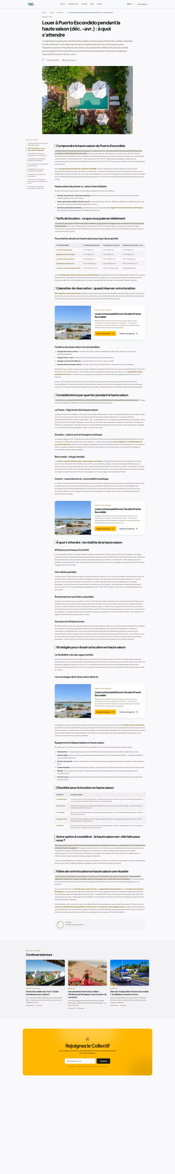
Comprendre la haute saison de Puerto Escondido (38, 144)
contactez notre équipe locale (111, 907)
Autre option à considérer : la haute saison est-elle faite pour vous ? (37, 181)
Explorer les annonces (105, 333)
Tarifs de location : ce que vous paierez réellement (36, 149)
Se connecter (142, 4)
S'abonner (103, 1061)
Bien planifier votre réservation (67, 293)
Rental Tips (60, 12)
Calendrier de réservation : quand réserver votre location (37, 154)
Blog (91, 4)
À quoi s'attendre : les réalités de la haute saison (38, 165)
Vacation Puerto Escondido (133, 725)
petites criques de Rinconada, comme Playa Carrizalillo (80, 461)
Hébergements (73, 4)
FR (132, 4)
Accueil (62, 4)
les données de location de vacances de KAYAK (77, 169)
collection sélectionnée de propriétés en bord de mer (76, 907)
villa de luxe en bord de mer (86, 889)
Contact (99, 4)
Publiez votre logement (128, 333)
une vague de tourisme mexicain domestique (125, 208)
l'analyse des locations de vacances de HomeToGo (79, 275)
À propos (84, 4)
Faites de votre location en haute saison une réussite (36, 187)
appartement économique (110, 889)
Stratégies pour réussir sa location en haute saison (36, 170)
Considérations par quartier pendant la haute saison (36, 159)
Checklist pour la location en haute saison (37, 175)
